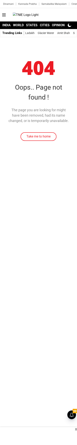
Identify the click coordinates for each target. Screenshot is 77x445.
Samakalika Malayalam (54, 4)
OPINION (58, 25)
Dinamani (8, 4)
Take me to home (38, 136)
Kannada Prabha (27, 4)
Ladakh (30, 33)
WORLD (18, 25)
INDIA (6, 25)
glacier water (46, 33)
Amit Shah (63, 33)
